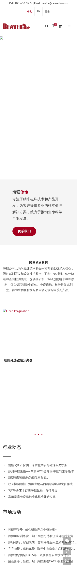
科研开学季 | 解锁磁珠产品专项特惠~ (32, 529)
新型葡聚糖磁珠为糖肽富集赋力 (28, 477)
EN (38, 11)
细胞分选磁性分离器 (18, 360)
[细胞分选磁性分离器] (38, 331)
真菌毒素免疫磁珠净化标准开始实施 (31, 496)
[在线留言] (67, 560)
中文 (29, 11)
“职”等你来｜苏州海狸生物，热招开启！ (33, 490)
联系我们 (24, 231)
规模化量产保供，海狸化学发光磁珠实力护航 (37, 465)
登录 (47, 11)
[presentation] (3, 108)
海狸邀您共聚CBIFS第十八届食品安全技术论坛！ (39, 555)
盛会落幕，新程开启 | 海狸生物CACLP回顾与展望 (40, 561)
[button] (29, 175)
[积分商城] (61, 26)
